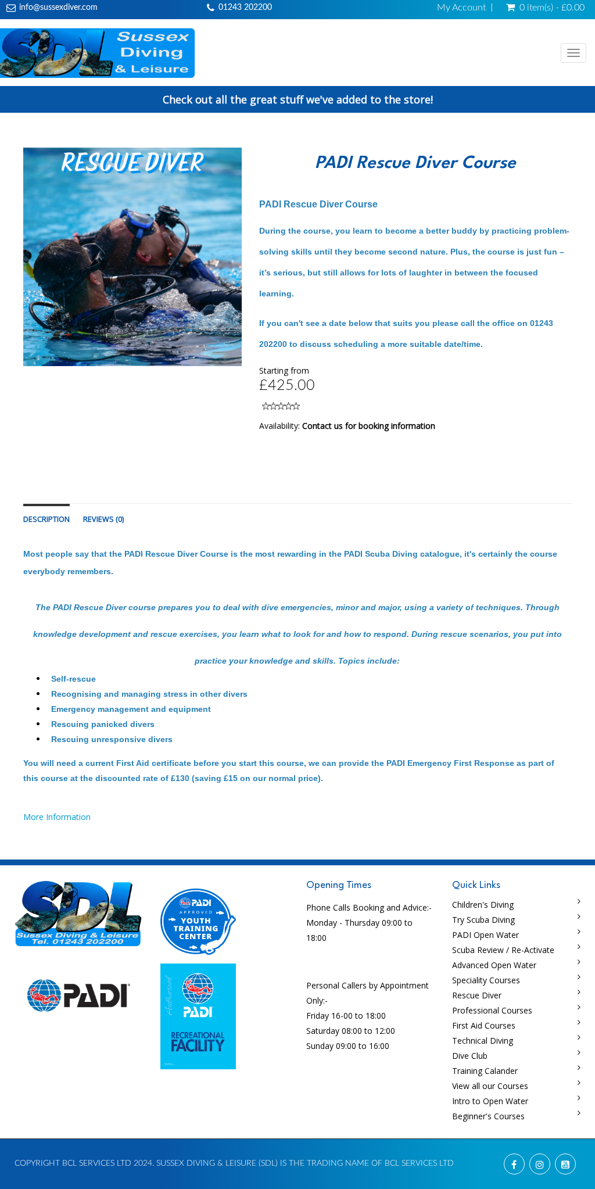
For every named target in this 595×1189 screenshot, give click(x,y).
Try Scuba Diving (483, 919)
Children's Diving (483, 904)
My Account (461, 7)
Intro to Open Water (490, 1100)
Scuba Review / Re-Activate (503, 949)
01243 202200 (245, 7)
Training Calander (485, 1070)
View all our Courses (490, 1085)
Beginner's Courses (488, 1116)
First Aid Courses (483, 1025)
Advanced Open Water (494, 964)
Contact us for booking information (368, 425)
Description (46, 519)
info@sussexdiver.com (58, 7)
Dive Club (470, 1055)
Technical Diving (482, 1040)
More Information (57, 816)
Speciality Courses (486, 980)
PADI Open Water (485, 934)
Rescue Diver (476, 995)
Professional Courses (492, 1010)
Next (270, 267)
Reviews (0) (103, 519)
